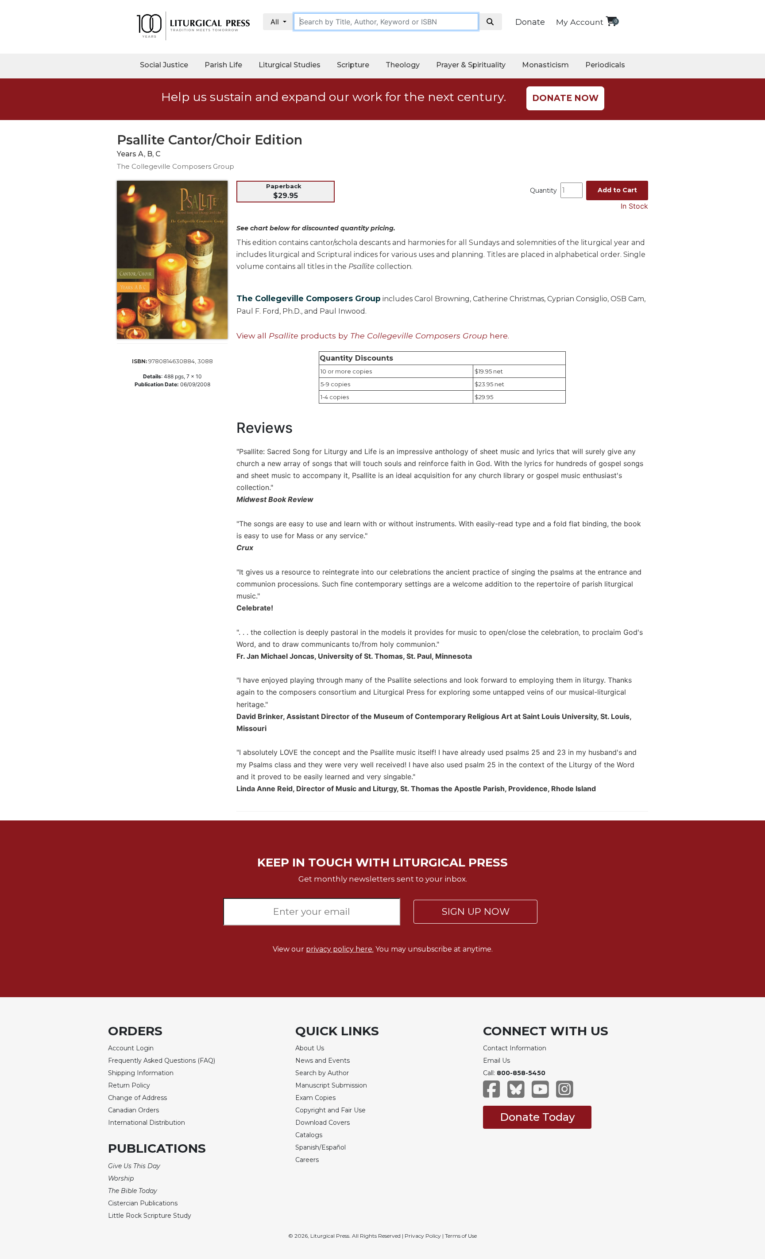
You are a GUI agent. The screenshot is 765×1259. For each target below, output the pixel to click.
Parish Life (223, 65)
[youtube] (540, 1093)
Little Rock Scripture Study (149, 1216)
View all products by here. (372, 335)
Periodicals (605, 65)
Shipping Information (141, 1073)
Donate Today (537, 1117)
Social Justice (164, 65)
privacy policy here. (340, 949)
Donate (530, 22)
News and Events (322, 1061)
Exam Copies (315, 1098)
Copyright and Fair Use (330, 1110)
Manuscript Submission (331, 1085)
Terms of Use (461, 1235)
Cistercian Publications (143, 1203)
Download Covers (322, 1123)
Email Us (496, 1061)
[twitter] (516, 1093)
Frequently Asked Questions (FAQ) (161, 1061)
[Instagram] (564, 1093)
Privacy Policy (423, 1235)
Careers (307, 1160)
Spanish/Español (320, 1147)
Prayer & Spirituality (471, 65)
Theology (403, 65)
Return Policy (129, 1085)
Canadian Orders (133, 1110)
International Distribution (146, 1123)
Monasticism (545, 65)
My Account (579, 22)
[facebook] (491, 1093)
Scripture (353, 65)
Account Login (131, 1048)
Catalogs (308, 1135)
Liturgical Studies (290, 65)
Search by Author (322, 1073)
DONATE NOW (565, 98)
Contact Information (514, 1048)
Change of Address (137, 1098)
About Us (309, 1048)
